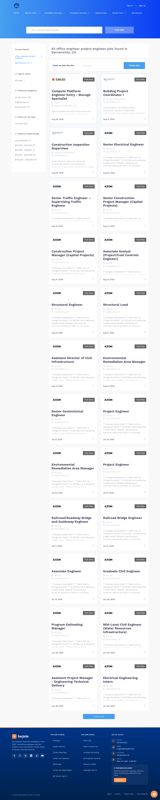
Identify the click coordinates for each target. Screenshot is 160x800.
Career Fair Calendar (61, 758)
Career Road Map (60, 752)
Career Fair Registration (62, 770)
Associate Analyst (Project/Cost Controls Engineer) (120, 255)
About (109, 794)
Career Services (59, 746)
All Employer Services (92, 758)
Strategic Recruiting (91, 752)
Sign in (130, 5)
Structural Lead (115, 305)
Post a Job (87, 740)
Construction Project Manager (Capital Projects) (73, 253)
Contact (117, 794)
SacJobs (21, 736)
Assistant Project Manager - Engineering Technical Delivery (72, 681)
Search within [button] (24, 74)
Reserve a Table (90, 764)
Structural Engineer (67, 305)
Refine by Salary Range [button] (28, 134)
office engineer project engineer (25, 57)
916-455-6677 (122, 742)
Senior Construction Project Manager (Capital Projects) (123, 201)
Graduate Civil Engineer (121, 571)
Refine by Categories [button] (27, 90)
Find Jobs (119, 30)
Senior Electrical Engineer (123, 144)
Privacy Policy (128, 794)
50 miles (19, 80)
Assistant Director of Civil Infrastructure (72, 360)
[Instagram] (20, 755)
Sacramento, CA (22, 63)
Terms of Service (142, 794)
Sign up (142, 5)
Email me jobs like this (63, 65)
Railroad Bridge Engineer (122, 518)
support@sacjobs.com (125, 749)
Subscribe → (120, 780)
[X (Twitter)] (25, 755)
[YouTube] (42, 755)
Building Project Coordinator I (115, 93)
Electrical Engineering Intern (120, 680)
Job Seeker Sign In (60, 776)
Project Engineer (116, 411)
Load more (99, 716)
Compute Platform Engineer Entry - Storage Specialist (71, 94)
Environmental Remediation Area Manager (124, 360)
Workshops (57, 764)
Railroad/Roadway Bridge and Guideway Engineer (71, 520)
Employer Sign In (90, 770)
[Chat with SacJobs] (154, 794)
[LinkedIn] (31, 755)
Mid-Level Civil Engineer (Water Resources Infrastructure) (122, 628)
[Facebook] (14, 755)
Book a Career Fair (91, 746)
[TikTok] (37, 755)
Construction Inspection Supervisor (70, 146)
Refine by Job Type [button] (26, 117)
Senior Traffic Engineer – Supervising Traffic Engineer (71, 201)
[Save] (91, 119)
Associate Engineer (66, 571)
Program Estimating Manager (67, 626)
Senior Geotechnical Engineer (67, 413)
